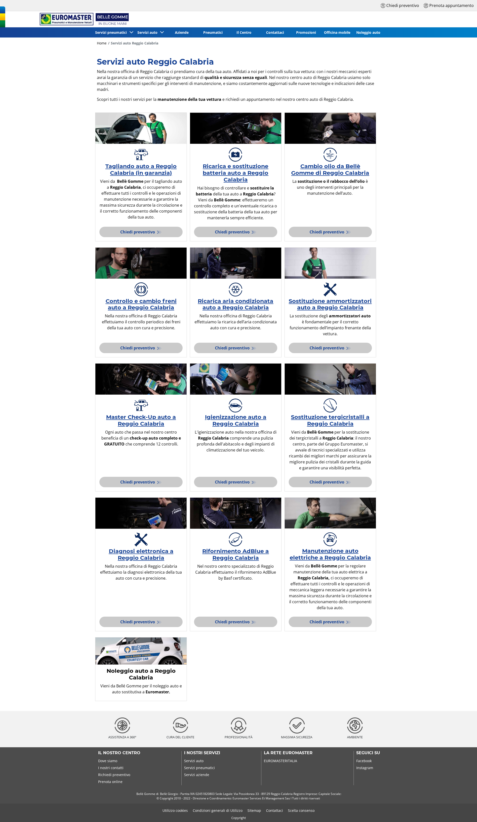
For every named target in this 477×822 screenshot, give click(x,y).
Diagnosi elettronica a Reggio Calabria (141, 554)
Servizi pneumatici (199, 767)
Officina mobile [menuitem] (337, 32)
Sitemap (254, 810)
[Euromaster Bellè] (83, 19)
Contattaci (274, 810)
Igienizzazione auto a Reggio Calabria (235, 420)
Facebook (364, 760)
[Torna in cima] (464, 811)
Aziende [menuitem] (182, 32)
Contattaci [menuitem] (275, 32)
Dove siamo (107, 760)
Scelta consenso (301, 810)
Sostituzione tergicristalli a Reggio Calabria (330, 420)
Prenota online (110, 781)
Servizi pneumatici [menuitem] (112, 32)
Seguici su (368, 753)
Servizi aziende (196, 774)
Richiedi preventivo (114, 774)
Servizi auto (193, 760)
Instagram (364, 767)
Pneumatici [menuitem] (213, 32)
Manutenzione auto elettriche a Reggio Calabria (330, 554)
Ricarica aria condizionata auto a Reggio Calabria (235, 304)
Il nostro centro (119, 753)
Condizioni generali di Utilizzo (217, 810)
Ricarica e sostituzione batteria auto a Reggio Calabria (235, 173)
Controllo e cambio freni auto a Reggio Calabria (141, 304)
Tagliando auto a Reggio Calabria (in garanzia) (141, 169)
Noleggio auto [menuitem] (368, 32)
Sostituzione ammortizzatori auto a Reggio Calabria (330, 304)
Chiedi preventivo (138, 232)
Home (102, 43)
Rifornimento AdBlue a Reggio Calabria (235, 554)
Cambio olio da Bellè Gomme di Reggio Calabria (330, 169)
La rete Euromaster (288, 753)
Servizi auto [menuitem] (148, 32)
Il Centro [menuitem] (244, 32)
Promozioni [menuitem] (306, 32)
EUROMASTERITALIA (280, 760)
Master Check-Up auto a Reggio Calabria (141, 420)
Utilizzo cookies (175, 810)
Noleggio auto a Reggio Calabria (141, 674)
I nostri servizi (202, 753)
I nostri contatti (110, 767)
